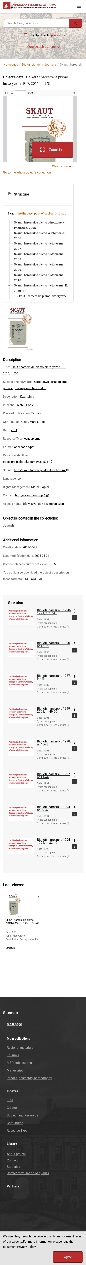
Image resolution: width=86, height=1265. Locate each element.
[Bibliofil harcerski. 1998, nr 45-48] (21, 754)
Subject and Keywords (22, 1115)
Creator (12, 1108)
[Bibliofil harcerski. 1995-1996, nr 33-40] (21, 852)
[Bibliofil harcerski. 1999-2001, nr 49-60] (21, 721)
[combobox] (36, 23)
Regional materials (20, 1048)
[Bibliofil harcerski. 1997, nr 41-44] (21, 787)
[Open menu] (79, 6)
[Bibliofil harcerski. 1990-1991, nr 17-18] (21, 623)
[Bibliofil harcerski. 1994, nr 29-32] (21, 819)
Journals (50, 64)
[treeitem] (38, 225)
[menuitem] (41, 225)
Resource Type (17, 1130)
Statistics (13, 1167)
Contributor (15, 1123)
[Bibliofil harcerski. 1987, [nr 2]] (21, 688)
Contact (12, 1160)
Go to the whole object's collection (27, 172)
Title (10, 1100)
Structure (10, 948)
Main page (14, 1024)
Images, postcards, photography (29, 1078)
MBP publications (19, 1063)
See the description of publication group (41, 213)
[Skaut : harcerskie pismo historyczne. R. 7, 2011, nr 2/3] (16, 905)
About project (16, 1154)
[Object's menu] (74, 611)
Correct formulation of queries (28, 1173)
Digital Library (31, 64)
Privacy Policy (26, 1247)
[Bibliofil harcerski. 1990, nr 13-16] (21, 655)
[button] (38, 194)
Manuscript (15, 1070)
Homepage (10, 64)
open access (57, 35)
